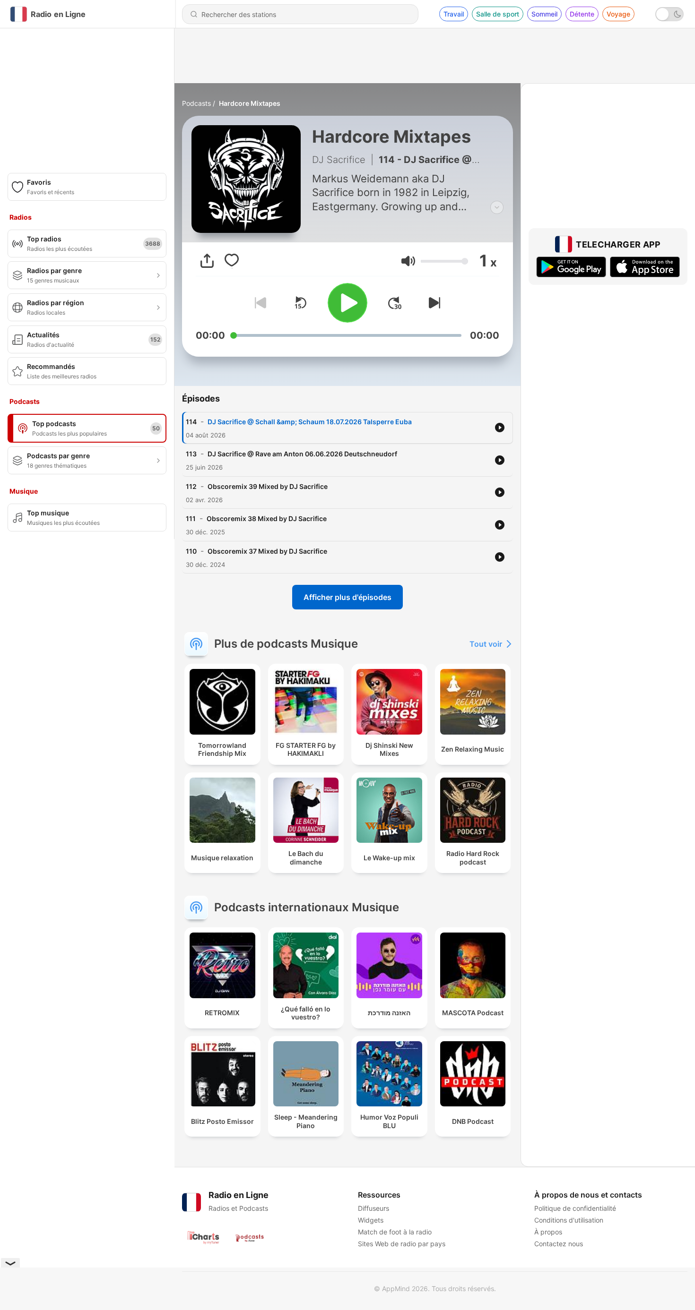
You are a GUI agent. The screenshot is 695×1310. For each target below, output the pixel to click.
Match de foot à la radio (395, 1232)
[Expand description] (497, 207)
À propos (548, 1232)
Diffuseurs (373, 1208)
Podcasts (196, 103)
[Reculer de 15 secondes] (300, 302)
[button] (408, 261)
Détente (582, 14)
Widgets (370, 1220)
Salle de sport (497, 14)
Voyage (618, 14)
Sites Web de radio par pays (401, 1244)
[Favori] (231, 260)
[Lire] (347, 303)
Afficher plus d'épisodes (347, 597)
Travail (453, 14)
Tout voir (485, 644)
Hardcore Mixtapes (249, 103)
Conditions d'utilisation (568, 1220)
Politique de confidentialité (575, 1208)
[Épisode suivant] (432, 302)
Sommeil (544, 14)
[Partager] (207, 260)
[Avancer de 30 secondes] (394, 302)
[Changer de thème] (669, 14)
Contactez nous (558, 1244)
